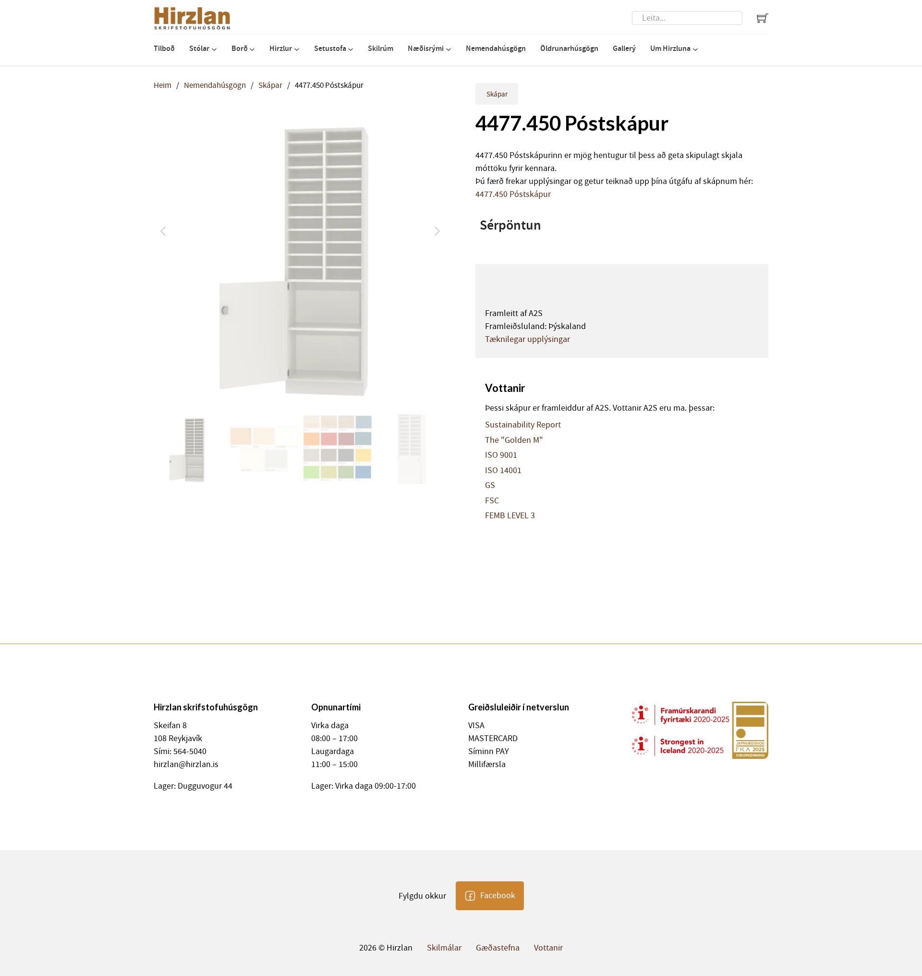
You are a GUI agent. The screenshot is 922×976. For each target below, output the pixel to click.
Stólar (199, 48)
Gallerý (624, 48)
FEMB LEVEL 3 (510, 516)
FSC (492, 501)
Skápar (270, 85)
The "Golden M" (514, 440)
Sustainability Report (523, 425)
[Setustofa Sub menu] (350, 49)
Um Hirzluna (670, 48)
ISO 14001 (503, 470)
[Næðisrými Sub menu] (448, 49)
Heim (162, 85)
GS (490, 485)
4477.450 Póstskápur (513, 194)
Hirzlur (280, 48)
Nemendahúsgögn (496, 48)
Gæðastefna (498, 947)
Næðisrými (426, 48)
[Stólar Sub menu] (214, 49)
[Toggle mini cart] (762, 18)
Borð (239, 48)
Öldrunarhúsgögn (569, 48)
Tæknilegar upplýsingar (527, 339)
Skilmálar (444, 947)
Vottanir (548, 947)
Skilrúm (380, 48)
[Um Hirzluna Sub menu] (695, 49)
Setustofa (330, 48)
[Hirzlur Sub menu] (297, 49)
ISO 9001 (501, 455)
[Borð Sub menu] (252, 49)
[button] (433, 125)
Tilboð (164, 48)
